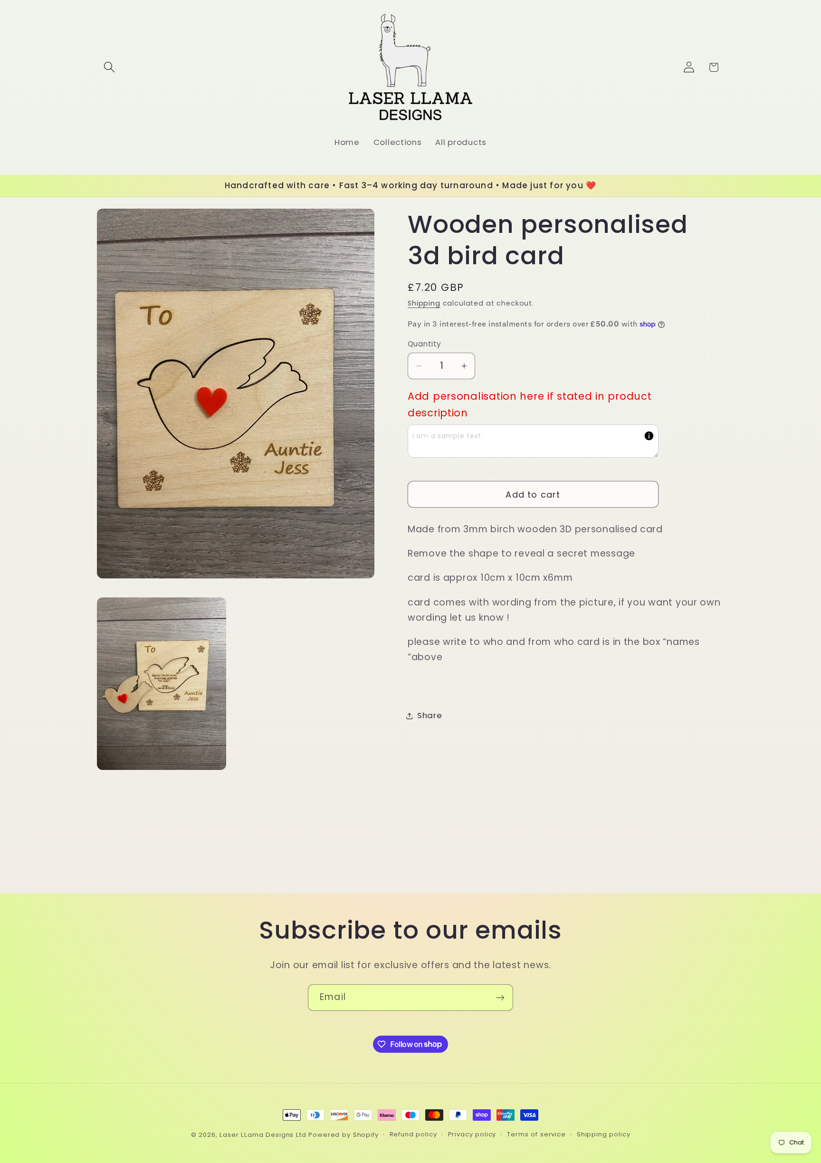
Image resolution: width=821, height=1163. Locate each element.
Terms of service (536, 1134)
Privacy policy (472, 1134)
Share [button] (429, 715)
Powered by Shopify (343, 1134)
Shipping (424, 303)
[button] (109, 67)
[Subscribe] (500, 997)
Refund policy (413, 1134)
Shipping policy (603, 1134)
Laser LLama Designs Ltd (263, 1134)
